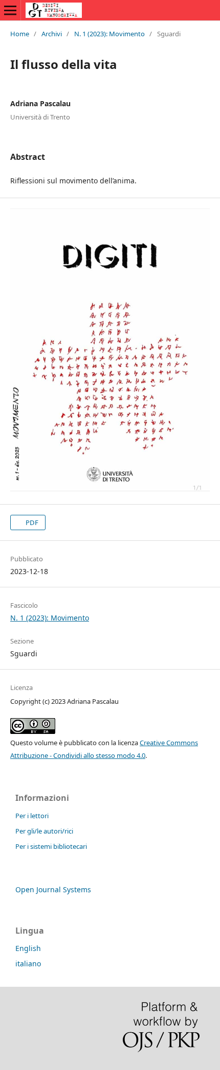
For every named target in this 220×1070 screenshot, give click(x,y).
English (28, 948)
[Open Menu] (10, 10)
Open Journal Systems (53, 889)
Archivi (51, 33)
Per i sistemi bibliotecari (51, 846)
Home (19, 33)
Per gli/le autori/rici (44, 831)
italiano (28, 963)
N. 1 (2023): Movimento (109, 33)
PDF (31, 522)
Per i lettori (32, 815)
